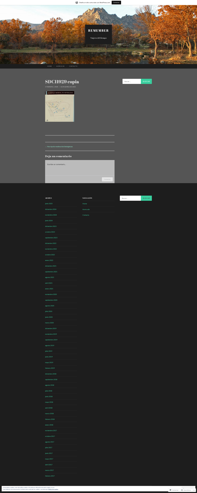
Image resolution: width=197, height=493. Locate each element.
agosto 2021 (49, 277)
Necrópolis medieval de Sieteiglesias (59, 146)
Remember (98, 30)
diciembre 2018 (50, 374)
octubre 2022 (50, 255)
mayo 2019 (49, 362)
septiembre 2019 (51, 340)
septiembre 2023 (51, 238)
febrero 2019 (50, 368)
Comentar (107, 179)
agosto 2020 (49, 306)
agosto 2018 (49, 385)
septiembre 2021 (51, 272)
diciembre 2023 (50, 226)
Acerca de (60, 66)
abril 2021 (48, 283)
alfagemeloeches (68, 87)
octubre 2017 (50, 436)
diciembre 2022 (50, 243)
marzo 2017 (49, 470)
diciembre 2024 (50, 209)
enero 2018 (49, 425)
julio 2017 (48, 447)
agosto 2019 (49, 345)
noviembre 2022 (51, 249)
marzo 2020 (49, 323)
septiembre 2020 (51, 300)
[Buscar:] (137, 81)
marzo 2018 (49, 413)
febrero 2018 (50, 419)
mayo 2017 (49, 459)
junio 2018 (49, 396)
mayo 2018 (49, 402)
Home (49, 66)
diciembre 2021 (50, 266)
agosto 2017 (49, 442)
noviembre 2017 (51, 430)
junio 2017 (49, 453)
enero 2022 (49, 260)
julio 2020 (48, 311)
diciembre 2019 (50, 328)
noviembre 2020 (51, 294)
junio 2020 (49, 317)
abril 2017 (48, 465)
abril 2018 (48, 408)
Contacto (73, 66)
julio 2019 (48, 351)
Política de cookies (53, 489)
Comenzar (116, 2)
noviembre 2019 (51, 334)
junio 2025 (49, 203)
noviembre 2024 (51, 215)
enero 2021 (49, 289)
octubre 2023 (50, 232)
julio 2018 (48, 391)
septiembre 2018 (51, 379)
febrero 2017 (50, 476)
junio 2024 (49, 220)
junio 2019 (49, 357)
